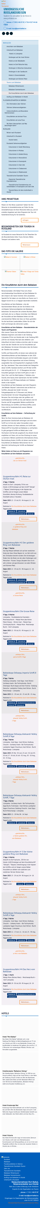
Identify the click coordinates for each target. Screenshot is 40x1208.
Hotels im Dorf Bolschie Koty (18, 64)
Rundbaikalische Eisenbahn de (16, 514)
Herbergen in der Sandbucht (18, 72)
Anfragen (26, 220)
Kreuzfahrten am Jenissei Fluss (17, 116)
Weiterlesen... (25, 519)
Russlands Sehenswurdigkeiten (17, 143)
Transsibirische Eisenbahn (12, 1171)
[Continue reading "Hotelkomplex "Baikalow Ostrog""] (20, 1061)
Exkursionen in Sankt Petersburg (19, 147)
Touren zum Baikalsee (14, 82)
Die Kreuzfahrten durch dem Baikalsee (21, 93)
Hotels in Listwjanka (15, 54)
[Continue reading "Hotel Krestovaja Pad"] (20, 1095)
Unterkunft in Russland (14, 136)
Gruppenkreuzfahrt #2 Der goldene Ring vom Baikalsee (18, 543)
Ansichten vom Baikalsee (15, 46)
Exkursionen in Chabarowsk (18, 168)
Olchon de (30, 514)
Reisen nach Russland (14, 133)
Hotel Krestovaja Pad (10, 1105)
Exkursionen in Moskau (16, 150)
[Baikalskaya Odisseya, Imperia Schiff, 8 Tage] (20, 661)
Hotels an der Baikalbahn (17, 61)
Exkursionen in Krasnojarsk (17, 161)
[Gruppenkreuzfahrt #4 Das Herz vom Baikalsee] (20, 958)
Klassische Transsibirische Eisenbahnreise (16, 180)
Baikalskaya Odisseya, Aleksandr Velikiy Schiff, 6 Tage (20, 914)
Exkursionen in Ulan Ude (17, 165)
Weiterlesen (26, 245)
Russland (6, 129)
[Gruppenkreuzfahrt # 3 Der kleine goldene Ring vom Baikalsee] (20, 840)
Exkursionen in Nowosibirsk (18, 158)
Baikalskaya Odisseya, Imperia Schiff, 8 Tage (19, 673)
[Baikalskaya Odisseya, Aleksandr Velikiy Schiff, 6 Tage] (20, 901)
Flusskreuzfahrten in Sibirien (14, 100)
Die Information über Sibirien (16, 104)
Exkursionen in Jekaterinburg (18, 154)
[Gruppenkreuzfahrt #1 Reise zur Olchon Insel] (20, 465)
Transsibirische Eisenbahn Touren (17, 176)
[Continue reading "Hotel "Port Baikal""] (20, 1026)
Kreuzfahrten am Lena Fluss (16, 120)
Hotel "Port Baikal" (9, 1037)
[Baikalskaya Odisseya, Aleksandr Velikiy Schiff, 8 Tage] (20, 723)
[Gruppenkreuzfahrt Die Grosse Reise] (20, 600)
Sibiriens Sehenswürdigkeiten (16, 107)
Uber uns (7, 1168)
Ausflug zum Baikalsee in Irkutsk (17, 97)
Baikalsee (7, 43)
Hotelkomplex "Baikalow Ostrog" (15, 1071)
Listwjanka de (21, 511)
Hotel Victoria (8, 1135)
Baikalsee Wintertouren (16, 86)
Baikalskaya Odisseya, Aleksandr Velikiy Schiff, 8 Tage (20, 735)
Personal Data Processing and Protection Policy (23, 1203)
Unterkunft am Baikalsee (15, 50)
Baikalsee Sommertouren (17, 90)
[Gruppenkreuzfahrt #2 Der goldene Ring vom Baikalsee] (20, 531)
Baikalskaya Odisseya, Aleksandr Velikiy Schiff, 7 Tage (20, 796)
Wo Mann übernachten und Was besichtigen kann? (16, 124)
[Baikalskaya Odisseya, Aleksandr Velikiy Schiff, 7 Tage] (20, 784)
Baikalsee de (11, 511)
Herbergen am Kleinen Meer (18, 79)
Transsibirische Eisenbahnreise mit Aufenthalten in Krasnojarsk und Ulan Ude (20, 186)
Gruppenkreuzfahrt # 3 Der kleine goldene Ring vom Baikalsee (17, 852)
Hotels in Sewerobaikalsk (17, 75)
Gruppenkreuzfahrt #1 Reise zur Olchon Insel (17, 477)
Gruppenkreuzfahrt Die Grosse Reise (18, 611)
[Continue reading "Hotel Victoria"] (20, 1125)
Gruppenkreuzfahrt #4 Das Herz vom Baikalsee (19, 970)
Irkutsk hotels (13, 140)
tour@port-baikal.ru (19, 28)
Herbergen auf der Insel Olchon (19, 57)
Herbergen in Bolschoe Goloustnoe (20, 68)
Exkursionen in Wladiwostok (18, 172)
